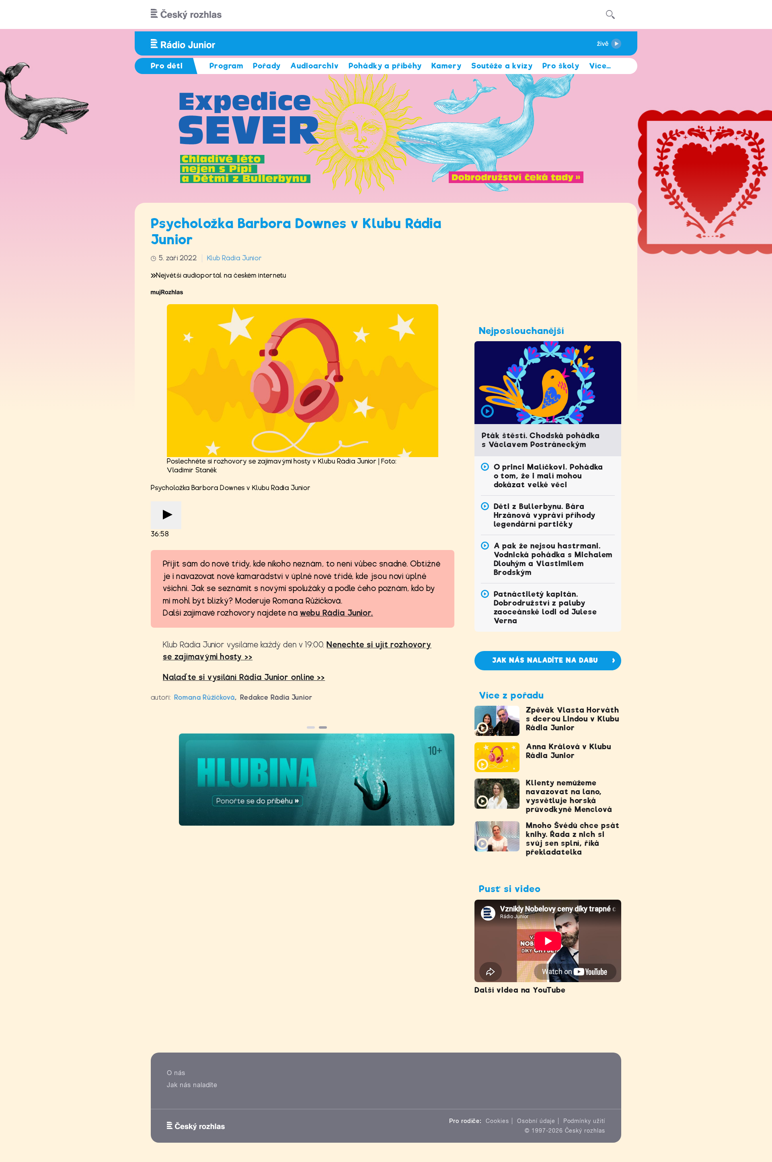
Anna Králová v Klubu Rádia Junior (568, 751)
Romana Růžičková (204, 697)
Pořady (267, 66)
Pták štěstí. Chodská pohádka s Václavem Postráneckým (541, 440)
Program (226, 66)
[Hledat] (610, 14)
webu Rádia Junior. (336, 613)
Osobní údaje (536, 1121)
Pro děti (167, 66)
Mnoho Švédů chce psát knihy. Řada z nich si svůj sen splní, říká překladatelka (573, 838)
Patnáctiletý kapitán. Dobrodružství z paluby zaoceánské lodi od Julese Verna (545, 607)
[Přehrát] (166, 515)
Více (600, 66)
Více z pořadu (511, 695)
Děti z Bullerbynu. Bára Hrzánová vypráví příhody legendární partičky (544, 515)
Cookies (497, 1121)
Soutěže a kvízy (502, 66)
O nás (176, 1073)
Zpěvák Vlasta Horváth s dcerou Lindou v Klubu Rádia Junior (572, 719)
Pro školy (560, 66)
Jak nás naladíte (192, 1085)
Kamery (446, 66)
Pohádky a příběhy (385, 66)
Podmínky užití (584, 1121)
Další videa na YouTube (520, 990)
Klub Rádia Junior (234, 258)
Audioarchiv (314, 66)
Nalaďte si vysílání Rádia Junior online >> (244, 677)
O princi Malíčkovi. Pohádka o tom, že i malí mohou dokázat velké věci (549, 476)
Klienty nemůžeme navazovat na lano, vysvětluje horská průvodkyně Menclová (569, 796)
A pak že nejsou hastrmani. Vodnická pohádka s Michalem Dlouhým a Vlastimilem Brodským (553, 559)
